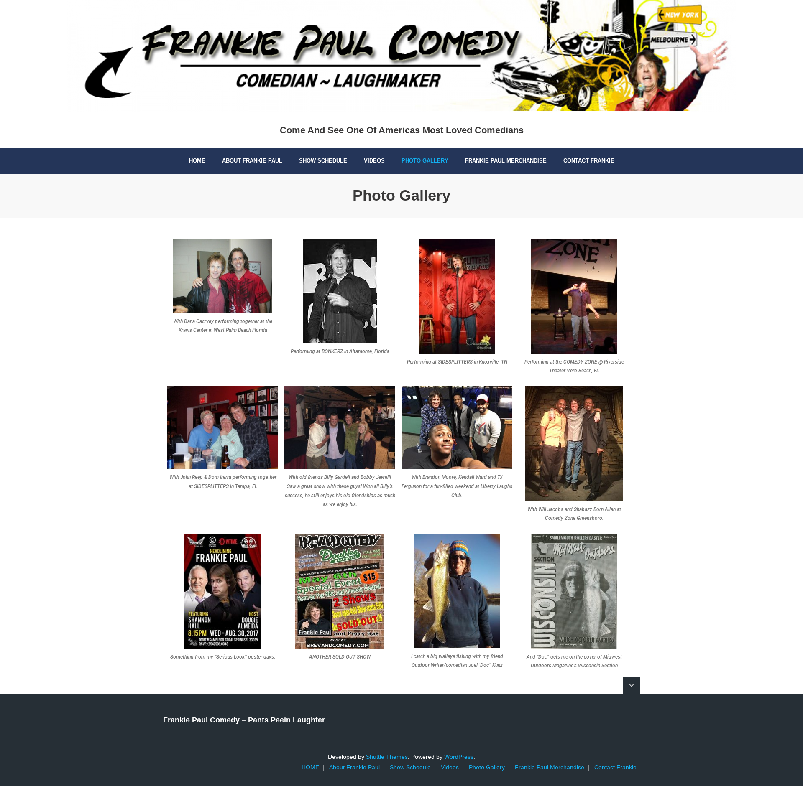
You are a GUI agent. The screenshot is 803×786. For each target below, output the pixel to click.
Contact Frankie (615, 767)
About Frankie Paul (354, 767)
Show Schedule (410, 767)
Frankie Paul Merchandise (549, 767)
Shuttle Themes (387, 756)
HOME (310, 767)
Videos (450, 767)
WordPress (458, 756)
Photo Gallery (487, 767)
